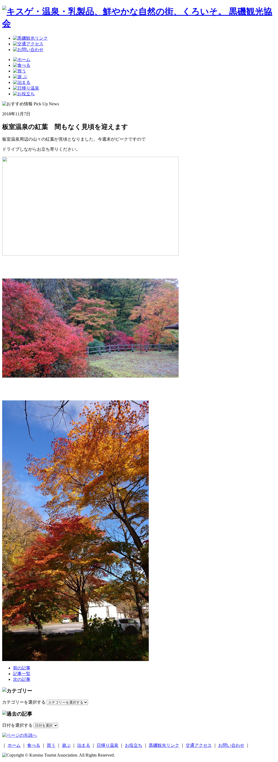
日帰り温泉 (107, 745)
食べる (33, 745)
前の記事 (21, 668)
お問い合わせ (231, 745)
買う (51, 745)
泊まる (83, 745)
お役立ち (133, 745)
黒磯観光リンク (164, 745)
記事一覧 (21, 673)
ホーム (14, 745)
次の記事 (21, 679)
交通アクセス (199, 745)
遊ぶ (66, 745)
